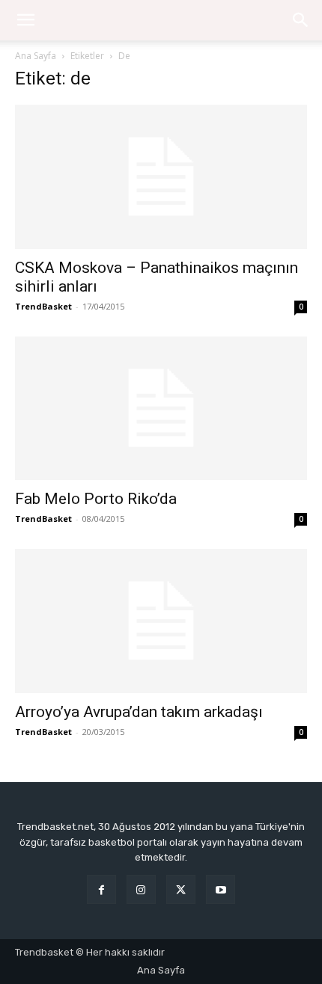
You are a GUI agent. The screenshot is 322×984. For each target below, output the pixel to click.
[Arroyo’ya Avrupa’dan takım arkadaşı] (161, 621)
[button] (301, 20)
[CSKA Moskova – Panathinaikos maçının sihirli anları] (161, 177)
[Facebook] (101, 889)
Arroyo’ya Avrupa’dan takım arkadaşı (139, 712)
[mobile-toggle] (25, 20)
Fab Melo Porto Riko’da (96, 499)
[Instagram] (141, 889)
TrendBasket (43, 306)
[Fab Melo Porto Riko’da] (161, 408)
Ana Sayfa (35, 55)
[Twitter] (180, 889)
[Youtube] (220, 889)
